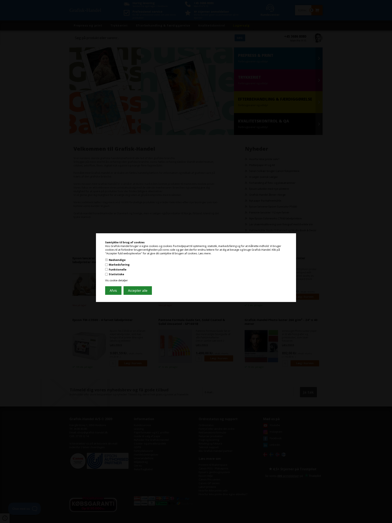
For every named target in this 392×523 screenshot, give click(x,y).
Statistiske (116, 274)
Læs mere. (204, 253)
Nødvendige (117, 260)
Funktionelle (117, 269)
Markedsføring (119, 264)
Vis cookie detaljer (116, 280)
